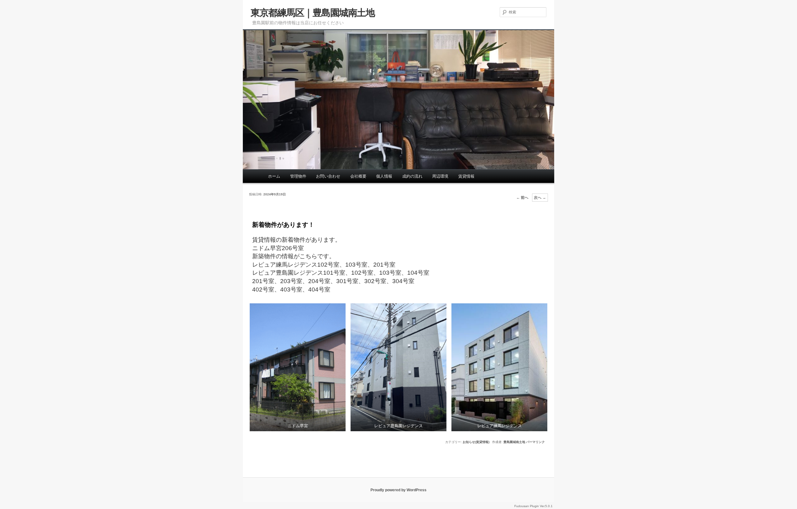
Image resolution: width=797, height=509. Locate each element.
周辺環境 (440, 176)
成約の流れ (412, 176)
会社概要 (358, 176)
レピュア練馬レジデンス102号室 (295, 264)
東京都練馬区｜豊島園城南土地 (313, 12)
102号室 (362, 272)
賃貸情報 (466, 176)
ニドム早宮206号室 (278, 248)
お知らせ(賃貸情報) (476, 442)
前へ (522, 197)
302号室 (375, 281)
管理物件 (298, 176)
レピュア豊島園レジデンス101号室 (298, 272)
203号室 (291, 281)
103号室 (356, 264)
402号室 (263, 289)
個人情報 (384, 176)
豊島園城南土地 (514, 442)
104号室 (418, 272)
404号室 (319, 289)
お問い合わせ (328, 176)
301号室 (347, 281)
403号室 (291, 289)
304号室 (403, 281)
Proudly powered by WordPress (398, 490)
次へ (540, 197)
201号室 (384, 264)
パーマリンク (535, 442)
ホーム (274, 176)
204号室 (319, 281)
